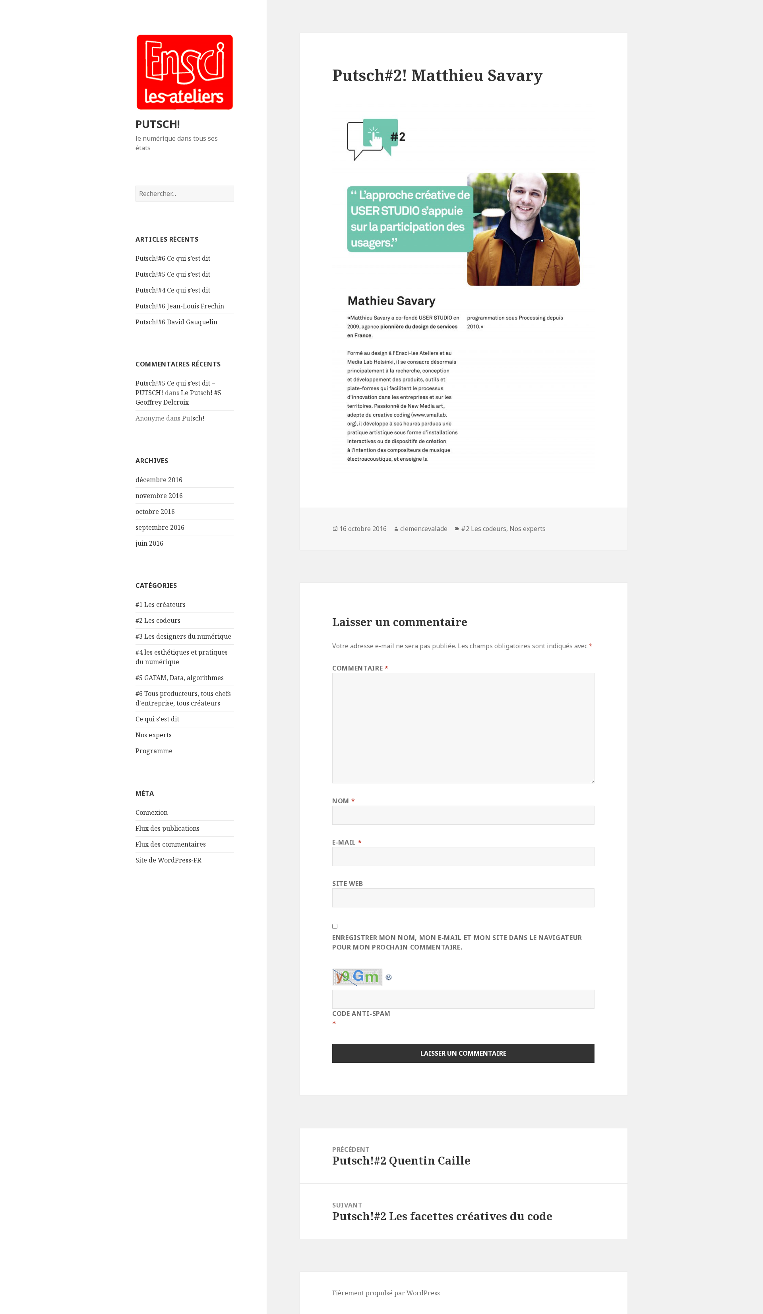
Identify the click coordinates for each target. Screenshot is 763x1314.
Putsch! (193, 418)
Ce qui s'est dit (157, 719)
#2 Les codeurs (158, 620)
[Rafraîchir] (389, 974)
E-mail (347, 842)
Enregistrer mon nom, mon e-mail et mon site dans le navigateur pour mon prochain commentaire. (457, 942)
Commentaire (360, 668)
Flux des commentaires (171, 844)
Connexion (152, 812)
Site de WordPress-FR (168, 860)
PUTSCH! (158, 123)
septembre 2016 (160, 527)
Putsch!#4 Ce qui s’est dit (173, 290)
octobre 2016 (155, 511)
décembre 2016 (159, 479)
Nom (343, 801)
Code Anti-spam (361, 1013)
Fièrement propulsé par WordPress (386, 1293)
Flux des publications (167, 828)
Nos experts (154, 735)
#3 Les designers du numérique (183, 636)
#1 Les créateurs (161, 604)
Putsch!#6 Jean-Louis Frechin (180, 306)
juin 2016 (149, 543)
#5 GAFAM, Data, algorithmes (180, 677)
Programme (154, 750)
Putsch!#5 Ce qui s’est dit (173, 274)
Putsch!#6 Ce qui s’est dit (173, 258)
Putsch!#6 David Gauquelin (176, 322)
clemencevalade (423, 528)
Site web (347, 883)
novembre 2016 (159, 495)
